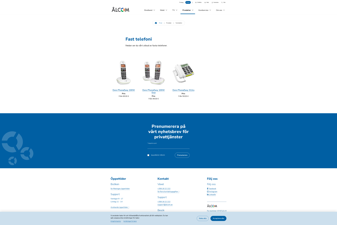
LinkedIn (212, 194)
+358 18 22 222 (164, 188)
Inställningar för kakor (130, 221)
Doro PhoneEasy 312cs (183, 90)
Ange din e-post (152, 143)
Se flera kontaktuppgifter (168, 191)
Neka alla (202, 218)
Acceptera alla (218, 218)
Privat (188, 2)
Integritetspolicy (116, 221)
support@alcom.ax (165, 204)
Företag (181, 2)
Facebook (212, 188)
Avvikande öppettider (119, 207)
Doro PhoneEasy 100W (124, 90)
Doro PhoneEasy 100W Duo (153, 91)
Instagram (213, 191)
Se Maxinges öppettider (120, 188)
